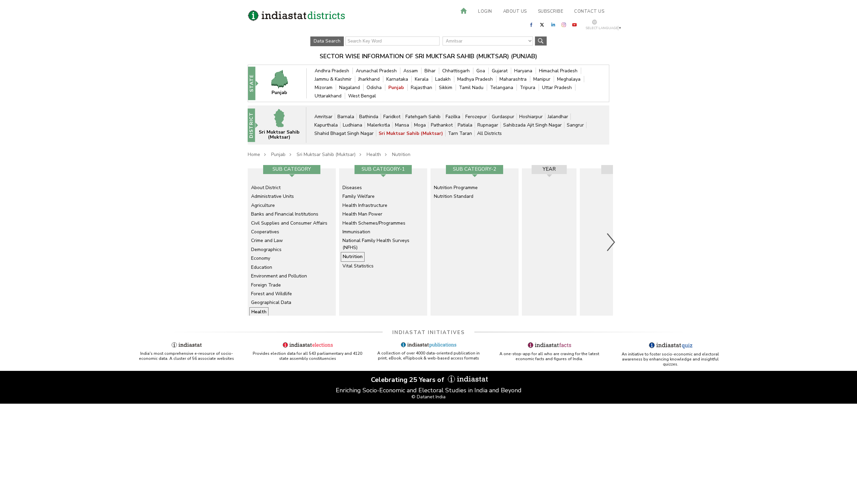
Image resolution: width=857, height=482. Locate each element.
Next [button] (611, 242)
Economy (260, 258)
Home (254, 154)
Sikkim (445, 87)
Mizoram (323, 87)
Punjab (396, 87)
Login (485, 11)
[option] (292, 242)
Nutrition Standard (453, 196)
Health (374, 154)
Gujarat (500, 71)
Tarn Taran (460, 133)
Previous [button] (244, 242)
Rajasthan (421, 87)
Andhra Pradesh (332, 71)
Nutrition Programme (456, 187)
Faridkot (391, 116)
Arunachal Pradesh (376, 71)
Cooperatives (265, 232)
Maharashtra (513, 79)
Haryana (523, 71)
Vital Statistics (358, 266)
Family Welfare (358, 196)
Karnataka (397, 79)
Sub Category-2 (474, 169)
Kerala (421, 79)
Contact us (589, 11)
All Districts (489, 133)
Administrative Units (272, 196)
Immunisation (356, 232)
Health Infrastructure (364, 205)
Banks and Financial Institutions (284, 214)
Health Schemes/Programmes (373, 223)
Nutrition (401, 154)
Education (261, 267)
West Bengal (362, 96)
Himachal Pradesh (558, 71)
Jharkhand (369, 79)
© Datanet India (428, 397)
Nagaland (349, 87)
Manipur (541, 79)
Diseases (352, 187)
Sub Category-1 (383, 169)
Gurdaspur (503, 116)
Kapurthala (326, 125)
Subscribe (550, 11)
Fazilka (453, 116)
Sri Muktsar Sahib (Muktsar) (411, 133)
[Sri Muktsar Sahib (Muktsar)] (283, 125)
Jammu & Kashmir (333, 79)
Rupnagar (487, 125)
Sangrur (575, 125)
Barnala (345, 116)
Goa (480, 71)
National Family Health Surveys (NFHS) (375, 243)
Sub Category (291, 169)
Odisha (374, 87)
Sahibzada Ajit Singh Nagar (532, 125)
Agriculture (263, 205)
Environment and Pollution (279, 276)
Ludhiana (352, 125)
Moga (420, 125)
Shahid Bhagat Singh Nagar (344, 133)
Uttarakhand (328, 96)
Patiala (465, 125)
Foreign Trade (266, 285)
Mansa (402, 125)
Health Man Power (362, 214)
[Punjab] (283, 83)
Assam (410, 71)
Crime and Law (267, 240)
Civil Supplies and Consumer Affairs (289, 223)
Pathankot (442, 125)
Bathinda (368, 116)
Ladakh (443, 79)
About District (266, 187)
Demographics (266, 249)
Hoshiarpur (531, 116)
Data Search (327, 41)
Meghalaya (568, 79)
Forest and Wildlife (271, 294)
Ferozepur (476, 116)
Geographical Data (271, 302)
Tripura (527, 87)
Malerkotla (378, 125)
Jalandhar (558, 116)
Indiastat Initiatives (428, 332)
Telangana (501, 87)
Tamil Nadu (471, 87)
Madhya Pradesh (475, 79)
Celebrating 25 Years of (408, 379)
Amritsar (323, 116)
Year (549, 169)
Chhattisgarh (456, 71)
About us (515, 11)
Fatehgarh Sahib (423, 116)
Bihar (430, 71)
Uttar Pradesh (557, 87)
